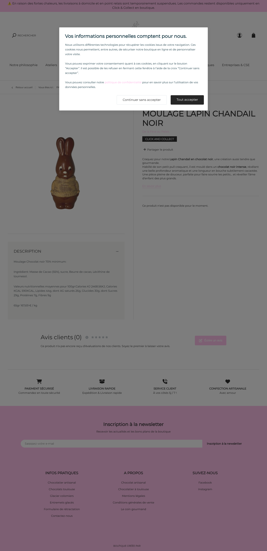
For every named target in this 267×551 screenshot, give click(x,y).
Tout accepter (187, 100)
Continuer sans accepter (142, 100)
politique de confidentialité (123, 82)
